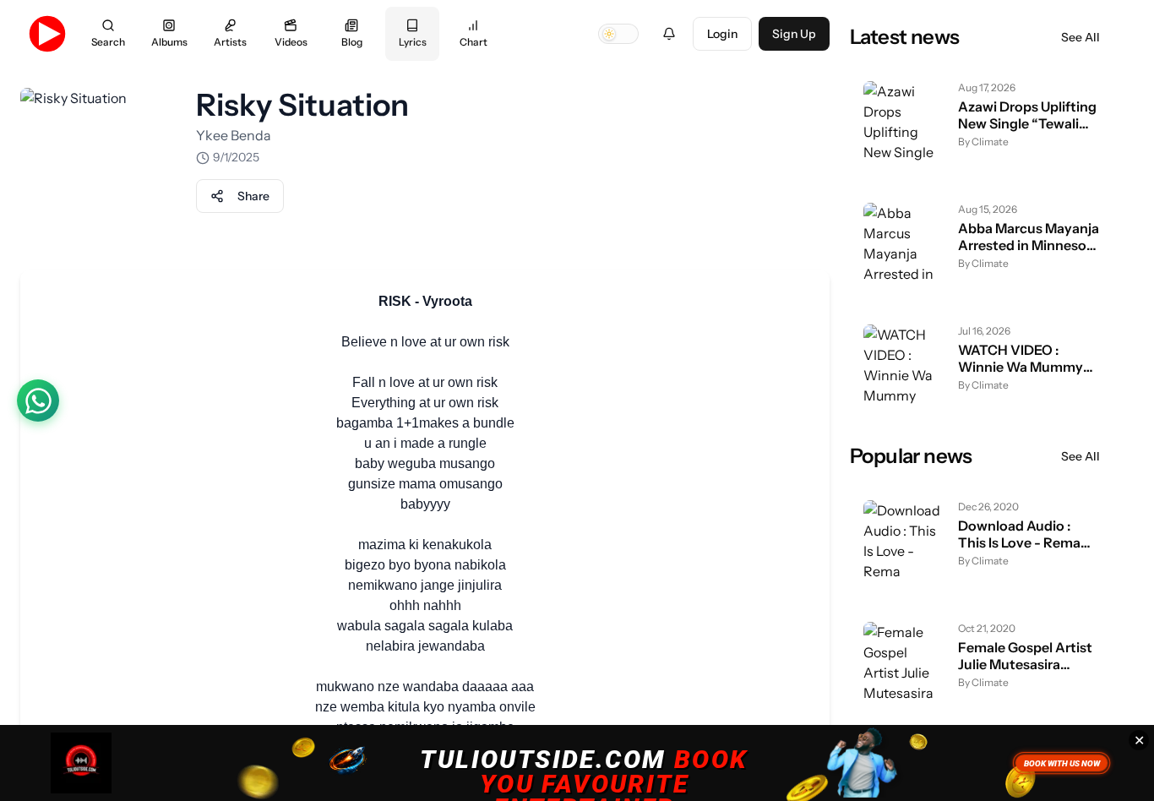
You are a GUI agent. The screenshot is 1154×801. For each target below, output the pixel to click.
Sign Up (794, 33)
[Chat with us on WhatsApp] (38, 400)
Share (253, 196)
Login (722, 33)
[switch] (618, 34)
